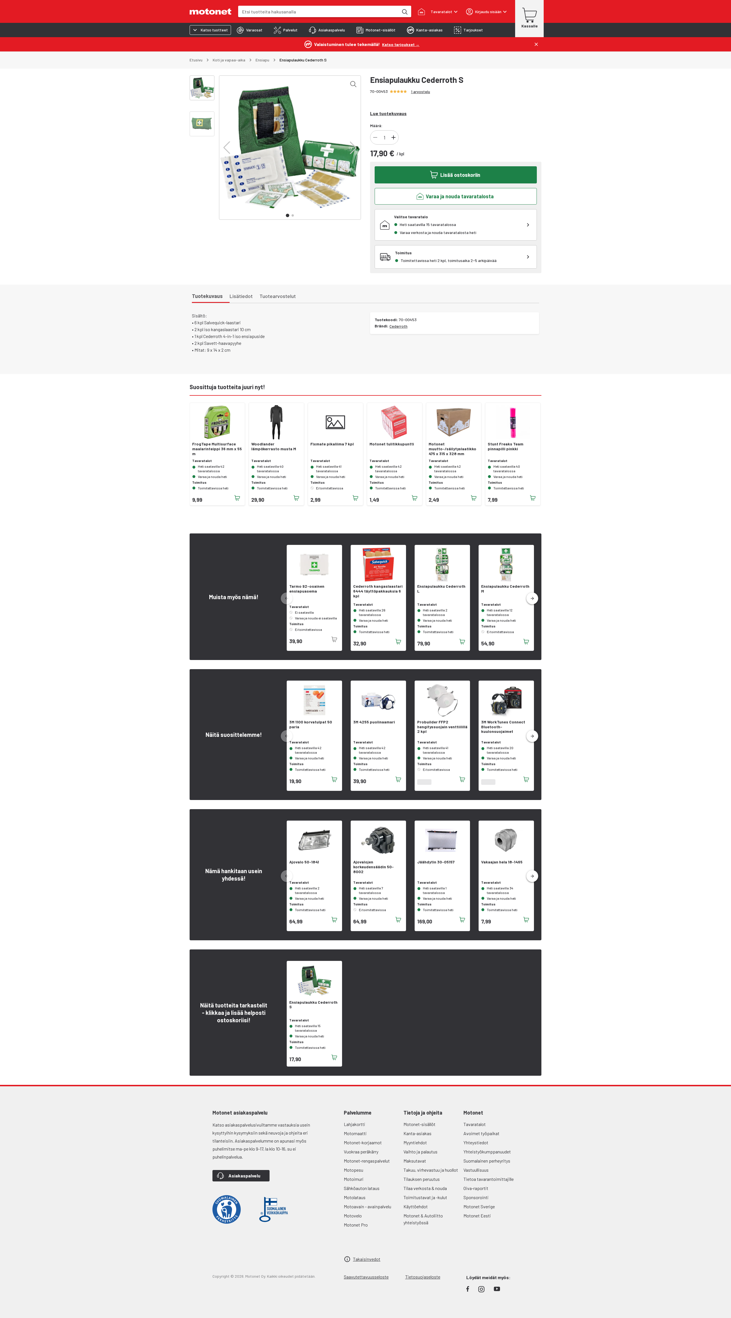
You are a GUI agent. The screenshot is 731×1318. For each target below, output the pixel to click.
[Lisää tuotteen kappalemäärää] (393, 137)
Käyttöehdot (415, 1206)
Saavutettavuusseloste (366, 1276)
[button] (226, 147)
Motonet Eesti (477, 1215)
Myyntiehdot (415, 1142)
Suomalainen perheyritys (486, 1160)
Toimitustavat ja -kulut (425, 1197)
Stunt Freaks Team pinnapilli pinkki (505, 446)
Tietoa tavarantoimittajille (488, 1179)
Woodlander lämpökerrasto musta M (273, 446)
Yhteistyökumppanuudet (487, 1151)
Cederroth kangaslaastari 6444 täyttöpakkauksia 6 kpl (378, 591)
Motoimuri (354, 1179)
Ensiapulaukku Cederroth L (441, 588)
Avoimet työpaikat (481, 1133)
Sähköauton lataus (361, 1188)
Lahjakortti (354, 1124)
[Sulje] (536, 44)
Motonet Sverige (479, 1206)
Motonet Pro (356, 1224)
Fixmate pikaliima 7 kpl (332, 444)
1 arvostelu (420, 91)
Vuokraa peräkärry (361, 1151)
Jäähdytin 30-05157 (436, 862)
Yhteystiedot (475, 1142)
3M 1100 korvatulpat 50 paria (310, 724)
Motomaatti (355, 1133)
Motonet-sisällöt (419, 1124)
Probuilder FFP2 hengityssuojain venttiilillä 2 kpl (442, 727)
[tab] (249, 30)
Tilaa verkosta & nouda (425, 1188)
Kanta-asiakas (417, 1133)
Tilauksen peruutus (421, 1179)
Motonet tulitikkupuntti (391, 444)
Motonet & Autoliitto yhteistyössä (423, 1219)
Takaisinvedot (366, 1259)
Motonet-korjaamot (363, 1142)
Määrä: (376, 125)
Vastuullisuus (476, 1170)
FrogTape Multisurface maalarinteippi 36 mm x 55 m (217, 449)
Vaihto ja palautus (420, 1151)
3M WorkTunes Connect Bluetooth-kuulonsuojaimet (503, 727)
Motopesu (353, 1170)
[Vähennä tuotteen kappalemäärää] (375, 137)
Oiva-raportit (475, 1188)
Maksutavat (414, 1160)
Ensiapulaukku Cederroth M (505, 588)
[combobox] (318, 11)
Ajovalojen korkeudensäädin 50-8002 (373, 867)
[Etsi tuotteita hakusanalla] (404, 11)
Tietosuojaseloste (422, 1276)
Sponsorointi (476, 1197)
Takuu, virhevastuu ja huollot (430, 1170)
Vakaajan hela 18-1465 (502, 862)
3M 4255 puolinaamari (374, 722)
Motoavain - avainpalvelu (367, 1206)
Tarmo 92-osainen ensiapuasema (306, 588)
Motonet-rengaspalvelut (367, 1160)
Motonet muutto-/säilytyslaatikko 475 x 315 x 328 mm (452, 449)
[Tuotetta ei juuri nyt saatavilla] (334, 639)
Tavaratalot (474, 1124)
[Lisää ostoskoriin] (237, 498)
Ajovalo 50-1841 (304, 862)
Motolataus (355, 1197)
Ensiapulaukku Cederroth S (313, 1004)
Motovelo (353, 1215)
